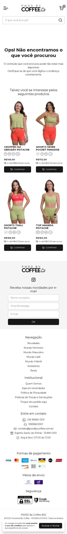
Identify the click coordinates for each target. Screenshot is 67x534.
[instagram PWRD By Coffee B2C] (33, 279)
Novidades (33, 343)
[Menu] (6, 8)
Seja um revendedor (33, 388)
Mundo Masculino (33, 352)
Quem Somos (33, 383)
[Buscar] (60, 20)
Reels (33, 370)
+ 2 (50, 154)
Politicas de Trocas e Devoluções (33, 397)
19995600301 (35, 424)
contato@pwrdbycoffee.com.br (36, 428)
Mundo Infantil (33, 361)
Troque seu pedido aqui (33, 401)
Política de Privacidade (33, 392)
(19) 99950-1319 (35, 419)
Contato (33, 406)
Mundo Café (33, 356)
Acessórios (33, 366)
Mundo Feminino (33, 347)
